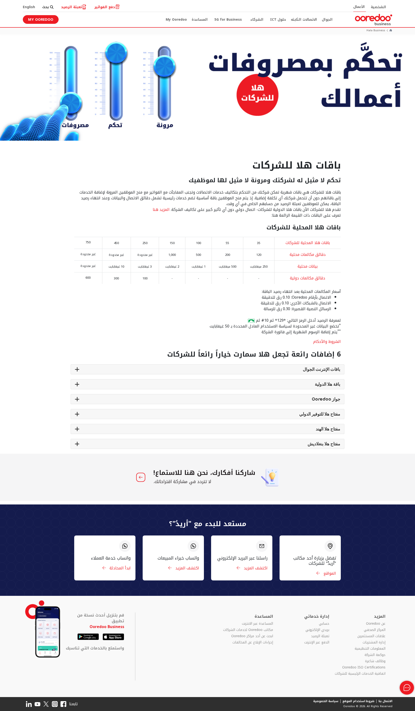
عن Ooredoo (375, 624)
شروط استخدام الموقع (358, 701)
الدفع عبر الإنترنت (316, 642)
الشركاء (256, 19)
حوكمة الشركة (375, 655)
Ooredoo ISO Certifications (363, 667)
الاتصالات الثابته (304, 19)
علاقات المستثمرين (371, 636)
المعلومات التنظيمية (370, 649)
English (29, 7)
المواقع (329, 573)
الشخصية (378, 7)
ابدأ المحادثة (119, 568)
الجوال (327, 19)
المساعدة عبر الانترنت (257, 624)
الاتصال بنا (385, 701)
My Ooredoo (176, 19)
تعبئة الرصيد (320, 636)
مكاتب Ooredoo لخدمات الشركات (248, 630)
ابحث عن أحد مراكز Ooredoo (252, 636)
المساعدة (200, 19)
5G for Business (228, 19)
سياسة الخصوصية (325, 701)
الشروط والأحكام (327, 341)
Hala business (375, 31)
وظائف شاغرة (375, 661)
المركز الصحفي (374, 630)
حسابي (324, 624)
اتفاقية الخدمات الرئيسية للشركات (360, 674)
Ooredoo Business (107, 626)
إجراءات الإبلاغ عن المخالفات (252, 642)
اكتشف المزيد (255, 568)
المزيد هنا (161, 209)
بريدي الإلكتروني (317, 630)
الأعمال (359, 7)
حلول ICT (278, 19)
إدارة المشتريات (374, 642)
